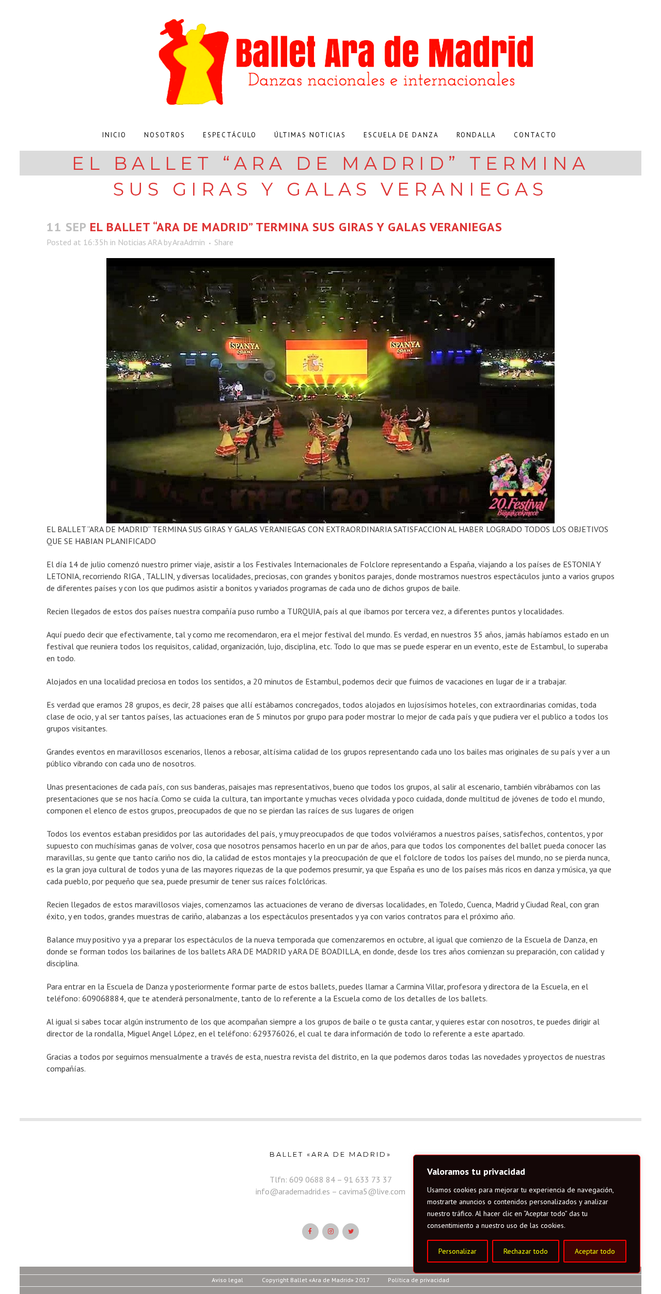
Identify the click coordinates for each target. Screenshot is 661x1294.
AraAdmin (188, 242)
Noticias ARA (140, 242)
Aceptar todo (595, 1251)
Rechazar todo (525, 1251)
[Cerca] (629, 1163)
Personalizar (457, 1251)
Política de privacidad (418, 1280)
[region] (526, 1214)
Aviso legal (227, 1280)
